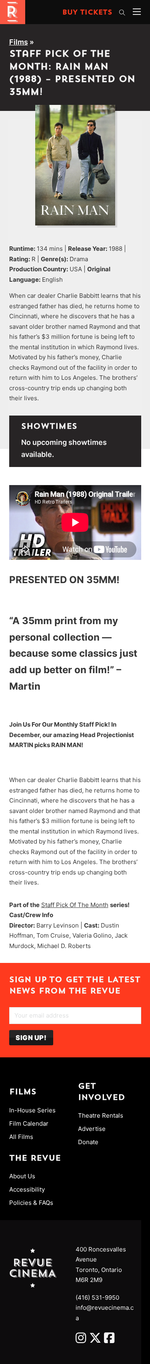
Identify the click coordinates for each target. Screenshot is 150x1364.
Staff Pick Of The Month (74, 905)
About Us (22, 1176)
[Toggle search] (122, 12)
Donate (88, 1142)
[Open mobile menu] (137, 11)
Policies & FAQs (31, 1202)
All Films (21, 1137)
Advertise (92, 1129)
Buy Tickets (87, 13)
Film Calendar (28, 1123)
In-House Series (32, 1110)
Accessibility (27, 1189)
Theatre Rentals (100, 1115)
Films (18, 42)
